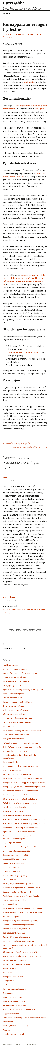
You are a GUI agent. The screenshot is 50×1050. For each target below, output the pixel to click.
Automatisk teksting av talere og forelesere (20, 791)
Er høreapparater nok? (12, 871)
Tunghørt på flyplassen (12, 842)
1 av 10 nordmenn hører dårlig (15, 900)
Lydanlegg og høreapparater (14, 1034)
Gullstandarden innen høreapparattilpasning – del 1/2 (24, 823)
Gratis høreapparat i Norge (13, 706)
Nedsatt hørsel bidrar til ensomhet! (17, 892)
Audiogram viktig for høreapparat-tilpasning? (20, 920)
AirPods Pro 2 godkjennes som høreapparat (20, 743)
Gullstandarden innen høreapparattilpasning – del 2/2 (24, 819)
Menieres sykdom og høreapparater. (17, 774)
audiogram (40, 108)
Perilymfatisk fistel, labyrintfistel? (16, 929)
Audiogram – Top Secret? (13, 976)
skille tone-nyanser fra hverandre (23, 352)
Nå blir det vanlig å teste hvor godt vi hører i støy (22, 778)
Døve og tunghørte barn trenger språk (18, 883)
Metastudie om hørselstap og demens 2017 (20, 847)
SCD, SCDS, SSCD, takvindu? (14, 933)
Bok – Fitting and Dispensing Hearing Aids (19, 1009)
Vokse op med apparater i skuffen (16, 964)
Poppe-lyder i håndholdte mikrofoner (17, 718)
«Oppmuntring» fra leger (12, 867)
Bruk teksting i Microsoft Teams (15, 710)
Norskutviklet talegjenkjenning (15, 875)
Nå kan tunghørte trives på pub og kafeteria (20, 799)
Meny (5, 13)
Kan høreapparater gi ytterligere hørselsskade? (22, 956)
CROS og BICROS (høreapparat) (15, 1026)
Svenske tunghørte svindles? (14, 960)
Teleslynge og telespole (16, 443)
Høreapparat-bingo (10, 904)
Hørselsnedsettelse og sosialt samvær (18, 941)
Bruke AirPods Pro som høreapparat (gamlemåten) (23, 747)
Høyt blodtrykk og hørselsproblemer (17, 702)
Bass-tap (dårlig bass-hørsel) (14, 859)
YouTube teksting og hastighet (15, 807)
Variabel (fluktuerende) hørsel (15, 863)
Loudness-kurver (9, 985)
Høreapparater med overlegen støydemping (20, 766)
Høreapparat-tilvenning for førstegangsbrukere (22, 730)
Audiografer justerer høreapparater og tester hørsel (24, 782)
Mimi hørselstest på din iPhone (15, 751)
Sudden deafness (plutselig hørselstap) (18, 924)
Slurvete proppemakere (12, 698)
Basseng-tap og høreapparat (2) (15, 855)
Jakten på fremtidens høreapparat (16, 937)
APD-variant (7, 972)
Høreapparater (28, 34)
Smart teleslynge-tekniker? (14, 997)
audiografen (29, 82)
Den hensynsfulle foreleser (13, 811)
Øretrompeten (9, 993)
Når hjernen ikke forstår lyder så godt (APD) (20, 952)
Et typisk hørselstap (11, 1013)
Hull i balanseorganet (11, 916)
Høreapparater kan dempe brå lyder (17, 815)
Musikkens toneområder (12, 665)
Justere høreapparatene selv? (15, 1005)
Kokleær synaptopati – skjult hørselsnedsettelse (22, 912)
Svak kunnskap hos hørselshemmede (18, 734)
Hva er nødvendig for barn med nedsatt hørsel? (22, 888)
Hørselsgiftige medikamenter (14, 989)
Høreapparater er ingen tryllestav (16, 681)
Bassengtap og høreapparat (14, 1001)
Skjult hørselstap (9, 879)
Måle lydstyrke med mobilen (14, 714)
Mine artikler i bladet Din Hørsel (15, 669)
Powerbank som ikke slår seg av (29, 447)
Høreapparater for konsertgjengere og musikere (22, 908)
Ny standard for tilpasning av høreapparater (20, 827)
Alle (19, 34)
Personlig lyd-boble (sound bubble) (17, 722)
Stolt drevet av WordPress (25, 1044)
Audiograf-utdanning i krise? (14, 739)
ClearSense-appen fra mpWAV (15, 795)
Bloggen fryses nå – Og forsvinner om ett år (20, 673)
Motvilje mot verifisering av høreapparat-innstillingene (24, 1017)
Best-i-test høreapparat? (13, 770)
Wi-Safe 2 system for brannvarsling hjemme (20, 803)
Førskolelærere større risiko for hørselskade (21, 896)
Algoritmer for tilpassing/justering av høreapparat (23, 689)
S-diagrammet (8, 981)
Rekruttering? (8, 1022)
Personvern (7, 1044)
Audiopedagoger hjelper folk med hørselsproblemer (24, 786)
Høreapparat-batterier (12, 762)
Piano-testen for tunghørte (13, 693)
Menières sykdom (10, 726)
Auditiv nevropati (9, 968)
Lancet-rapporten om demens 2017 (17, 851)
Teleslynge (7, 1030)
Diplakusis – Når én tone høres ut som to (19, 832)
